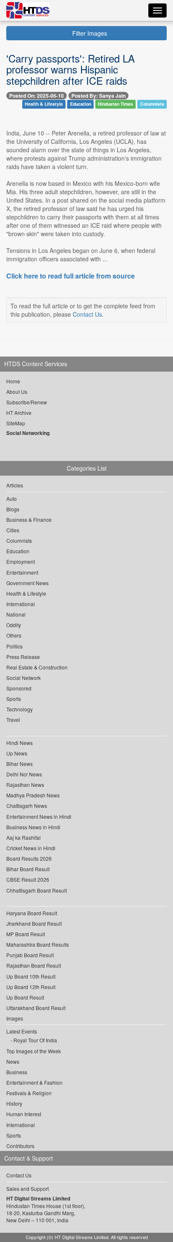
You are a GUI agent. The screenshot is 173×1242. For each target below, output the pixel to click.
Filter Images (89, 33)
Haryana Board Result (31, 913)
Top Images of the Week (33, 1051)
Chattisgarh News (26, 805)
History (14, 1103)
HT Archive (18, 412)
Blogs (12, 509)
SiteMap (15, 423)
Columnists (152, 104)
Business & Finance (29, 519)
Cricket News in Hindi (30, 847)
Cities (12, 530)
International (20, 603)
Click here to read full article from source (70, 276)
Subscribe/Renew (26, 402)
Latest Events (21, 1031)
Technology (19, 709)
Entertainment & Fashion (34, 1082)
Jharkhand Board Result (34, 923)
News (12, 1061)
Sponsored (18, 688)
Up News (16, 753)
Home (13, 381)
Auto (11, 498)
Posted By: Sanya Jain (98, 95)
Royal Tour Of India (35, 1040)
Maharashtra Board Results (37, 944)
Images (14, 1018)
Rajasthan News (25, 784)
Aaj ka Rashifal (23, 837)
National (16, 614)
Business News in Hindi (33, 827)
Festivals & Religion (29, 1092)
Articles (14, 485)
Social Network (23, 677)
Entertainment (22, 572)
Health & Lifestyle (44, 104)
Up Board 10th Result (30, 976)
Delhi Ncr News (24, 774)
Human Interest (23, 1113)
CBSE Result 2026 (27, 879)
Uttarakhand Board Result (36, 1007)
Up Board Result (25, 997)
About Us (16, 391)
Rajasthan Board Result (33, 965)
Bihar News (19, 763)
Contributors (20, 1145)
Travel (13, 719)
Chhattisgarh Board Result (36, 890)
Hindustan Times (115, 104)
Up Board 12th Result (30, 986)
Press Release (23, 656)
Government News (27, 582)
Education (80, 104)
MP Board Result (25, 933)
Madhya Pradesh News (33, 795)
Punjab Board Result (30, 954)
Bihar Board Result (28, 868)
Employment (20, 561)
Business (16, 1071)
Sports (13, 698)
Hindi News (19, 742)
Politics (14, 646)
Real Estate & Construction (37, 667)
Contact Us (87, 314)
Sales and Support (27, 1188)
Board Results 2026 (29, 858)
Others (13, 635)
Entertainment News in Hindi (38, 816)
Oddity (13, 624)
